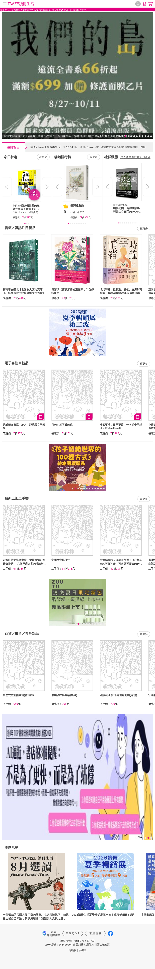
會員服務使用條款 (83, 944)
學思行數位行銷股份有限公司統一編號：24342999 (70, 942)
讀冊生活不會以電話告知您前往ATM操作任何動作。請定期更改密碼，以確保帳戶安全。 (44, 9)
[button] (7, 187)
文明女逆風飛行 (60, 560)
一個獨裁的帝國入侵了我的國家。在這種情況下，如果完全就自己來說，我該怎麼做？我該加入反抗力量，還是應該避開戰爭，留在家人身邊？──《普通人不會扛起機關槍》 (36, 916)
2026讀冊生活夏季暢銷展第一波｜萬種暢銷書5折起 (103, 914)
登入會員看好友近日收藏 (135, 157)
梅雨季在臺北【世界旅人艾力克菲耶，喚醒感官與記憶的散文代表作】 (24, 291)
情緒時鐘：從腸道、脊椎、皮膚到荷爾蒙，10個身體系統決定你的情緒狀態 (121, 293)
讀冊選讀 (117, 204)
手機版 (83, 950)
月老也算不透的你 (62, 424)
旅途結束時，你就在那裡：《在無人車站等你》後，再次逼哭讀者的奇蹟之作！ (121, 563)
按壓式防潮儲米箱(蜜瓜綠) (18, 695)
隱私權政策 (103, 944)
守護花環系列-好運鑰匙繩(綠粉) (118, 695)
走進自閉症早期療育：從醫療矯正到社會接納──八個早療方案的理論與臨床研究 (24, 563)
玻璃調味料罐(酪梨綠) (64, 695)
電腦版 (72, 950)
